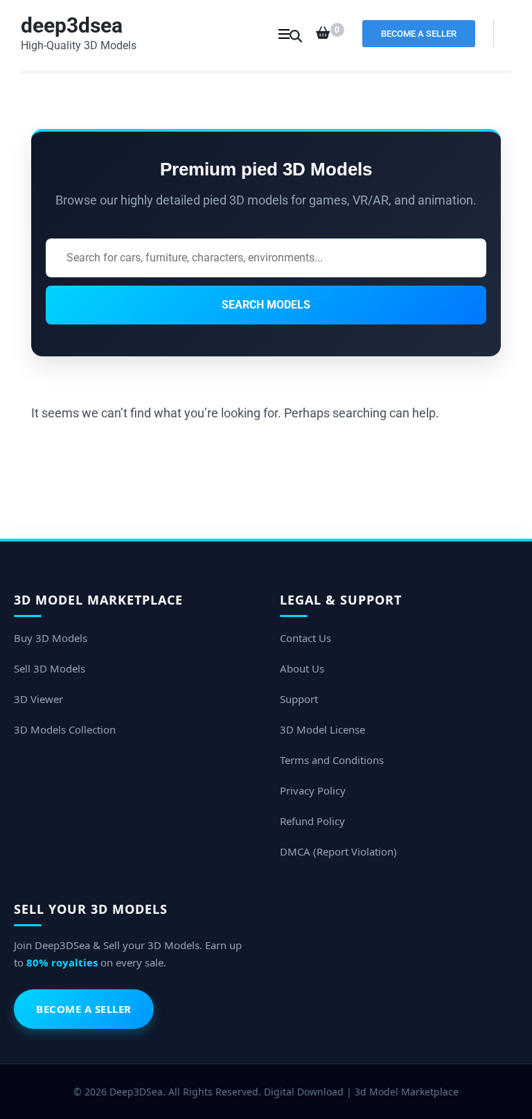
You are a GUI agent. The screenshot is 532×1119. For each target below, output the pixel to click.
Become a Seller (418, 33)
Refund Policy (312, 821)
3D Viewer (38, 699)
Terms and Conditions (332, 760)
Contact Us (305, 638)
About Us (302, 668)
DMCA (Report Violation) (338, 851)
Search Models (266, 304)
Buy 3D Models (50, 638)
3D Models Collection (65, 729)
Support (299, 699)
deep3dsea (72, 25)
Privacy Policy (313, 790)
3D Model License (322, 729)
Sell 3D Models (49, 668)
